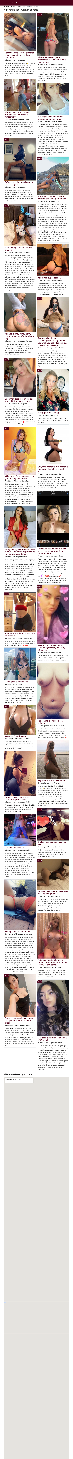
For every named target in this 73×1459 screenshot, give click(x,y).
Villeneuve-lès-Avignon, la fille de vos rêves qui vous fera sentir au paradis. (52, 551)
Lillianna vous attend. (15, 847)
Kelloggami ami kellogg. (49, 412)
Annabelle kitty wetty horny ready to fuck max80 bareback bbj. (19, 336)
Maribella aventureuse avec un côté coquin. (52, 1039)
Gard (19, 6)
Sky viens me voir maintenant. (52, 780)
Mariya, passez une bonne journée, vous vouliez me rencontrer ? (17, 114)
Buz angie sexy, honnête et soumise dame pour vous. (50, 117)
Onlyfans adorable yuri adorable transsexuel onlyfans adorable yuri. (53, 469)
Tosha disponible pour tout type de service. (20, 634)
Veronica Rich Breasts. (15, 736)
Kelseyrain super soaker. (49, 278)
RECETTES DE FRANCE (12, 3)
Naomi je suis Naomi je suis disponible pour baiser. (18, 798)
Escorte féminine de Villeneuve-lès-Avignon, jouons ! (53, 892)
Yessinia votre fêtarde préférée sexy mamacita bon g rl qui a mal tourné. (19, 55)
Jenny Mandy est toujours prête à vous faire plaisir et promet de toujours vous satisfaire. (20, 551)
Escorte (6, 6)
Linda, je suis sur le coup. (17, 682)
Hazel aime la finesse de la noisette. (50, 722)
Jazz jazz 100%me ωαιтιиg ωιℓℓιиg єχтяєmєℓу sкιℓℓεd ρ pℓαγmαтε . (51, 647)
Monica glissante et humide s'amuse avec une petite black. (52, 197)
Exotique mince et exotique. (18, 931)
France (13, 6)
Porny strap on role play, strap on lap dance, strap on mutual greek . (19, 1020)
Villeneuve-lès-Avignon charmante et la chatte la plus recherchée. (52, 59)
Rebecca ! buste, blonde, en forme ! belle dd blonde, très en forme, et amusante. (52, 962)
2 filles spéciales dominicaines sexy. (52, 843)
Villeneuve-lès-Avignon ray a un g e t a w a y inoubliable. (20, 477)
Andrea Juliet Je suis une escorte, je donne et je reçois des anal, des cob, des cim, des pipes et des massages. (52, 341)
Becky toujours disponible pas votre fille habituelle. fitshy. (19, 400)
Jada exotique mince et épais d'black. (18, 248)
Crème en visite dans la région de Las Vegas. (19, 183)
